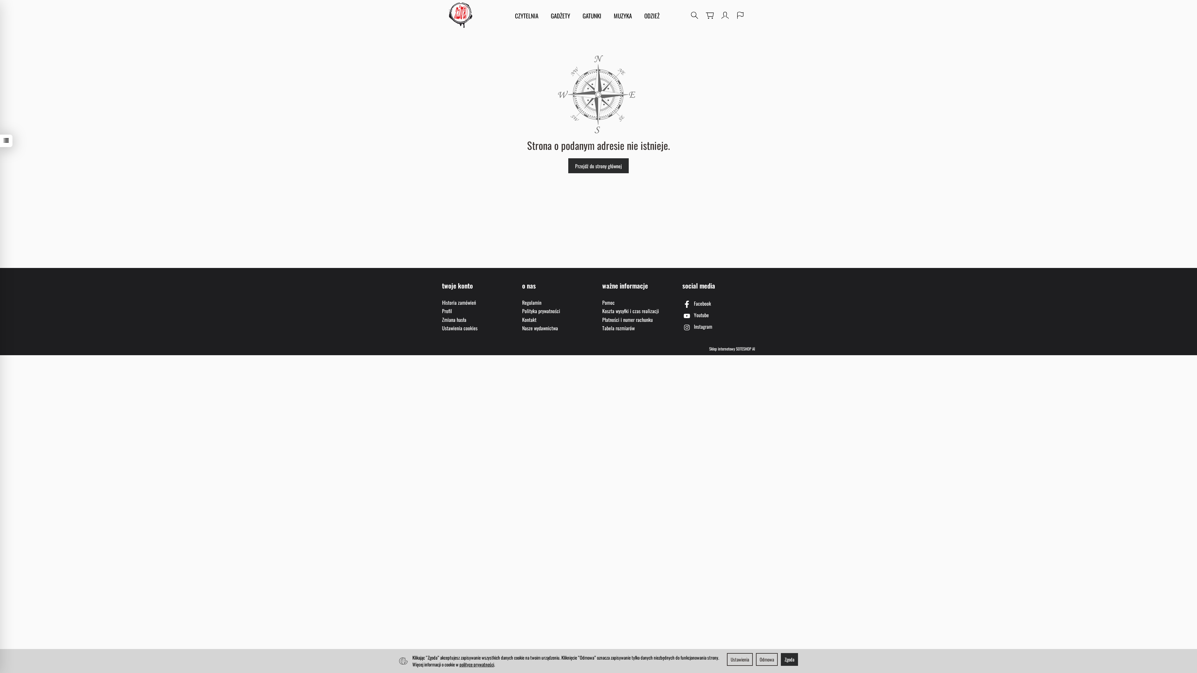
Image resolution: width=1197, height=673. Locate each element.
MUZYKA (623, 15)
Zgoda (789, 659)
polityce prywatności (476, 664)
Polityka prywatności (541, 311)
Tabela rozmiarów (618, 328)
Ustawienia (740, 659)
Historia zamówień (459, 302)
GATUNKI (592, 15)
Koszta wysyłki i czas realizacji (630, 311)
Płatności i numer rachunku (627, 319)
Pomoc (608, 302)
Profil (447, 311)
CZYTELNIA (526, 15)
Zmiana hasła (454, 319)
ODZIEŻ (652, 15)
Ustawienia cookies (460, 328)
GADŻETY (560, 15)
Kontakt (529, 319)
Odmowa (767, 659)
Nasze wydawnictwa (540, 328)
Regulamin (531, 302)
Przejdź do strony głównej (598, 166)
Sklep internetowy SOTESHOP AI (732, 349)
